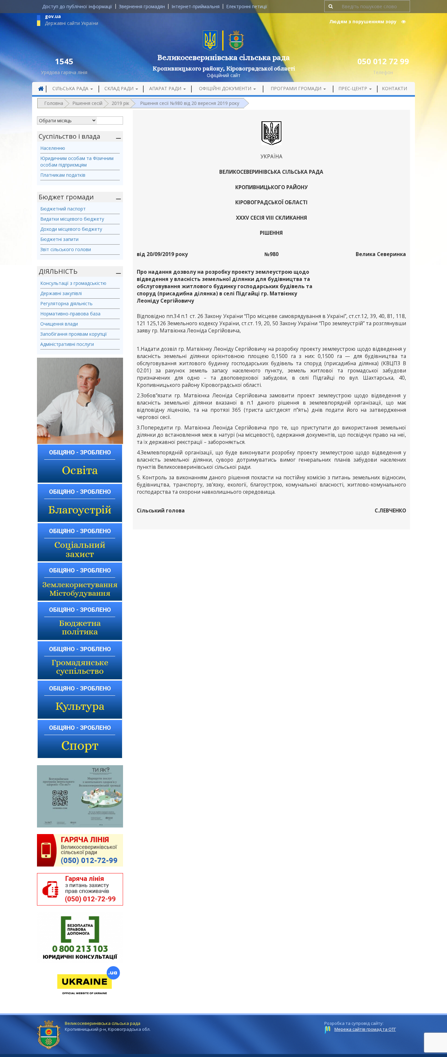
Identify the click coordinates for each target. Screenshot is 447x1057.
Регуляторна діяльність (66, 303)
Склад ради (119, 88)
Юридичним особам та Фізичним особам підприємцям (77, 161)
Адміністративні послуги (67, 344)
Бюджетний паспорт (63, 209)
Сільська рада (71, 88)
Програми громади (297, 88)
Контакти (394, 88)
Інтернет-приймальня (195, 6)
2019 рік (120, 103)
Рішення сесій (87, 103)
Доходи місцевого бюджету (71, 229)
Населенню (52, 148)
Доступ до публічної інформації (77, 6)
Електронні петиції (246, 6)
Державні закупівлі (61, 293)
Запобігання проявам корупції (73, 334)
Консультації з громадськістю (73, 283)
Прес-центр (353, 88)
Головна (53, 103)
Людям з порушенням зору (363, 21)
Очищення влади (59, 324)
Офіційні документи (226, 88)
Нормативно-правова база (70, 313)
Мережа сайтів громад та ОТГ (365, 1029)
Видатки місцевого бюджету (72, 219)
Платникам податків (62, 175)
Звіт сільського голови (65, 249)
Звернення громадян (142, 6)
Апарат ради (166, 88)
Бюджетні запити (59, 239)
